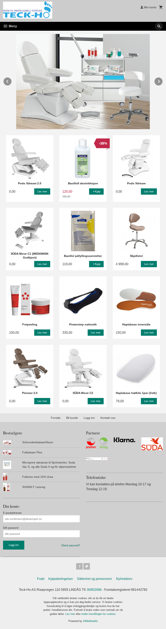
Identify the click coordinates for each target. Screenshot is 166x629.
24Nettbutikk (90, 621)
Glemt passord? (70, 545)
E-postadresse (12, 512)
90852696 (94, 589)
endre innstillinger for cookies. (98, 613)
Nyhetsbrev (124, 578)
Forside (56, 417)
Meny (12, 26)
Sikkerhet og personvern (94, 578)
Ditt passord (10, 527)
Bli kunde (72, 417)
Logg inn (89, 417)
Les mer (70, 613)
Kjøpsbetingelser (60, 578)
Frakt (40, 578)
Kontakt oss (107, 417)
